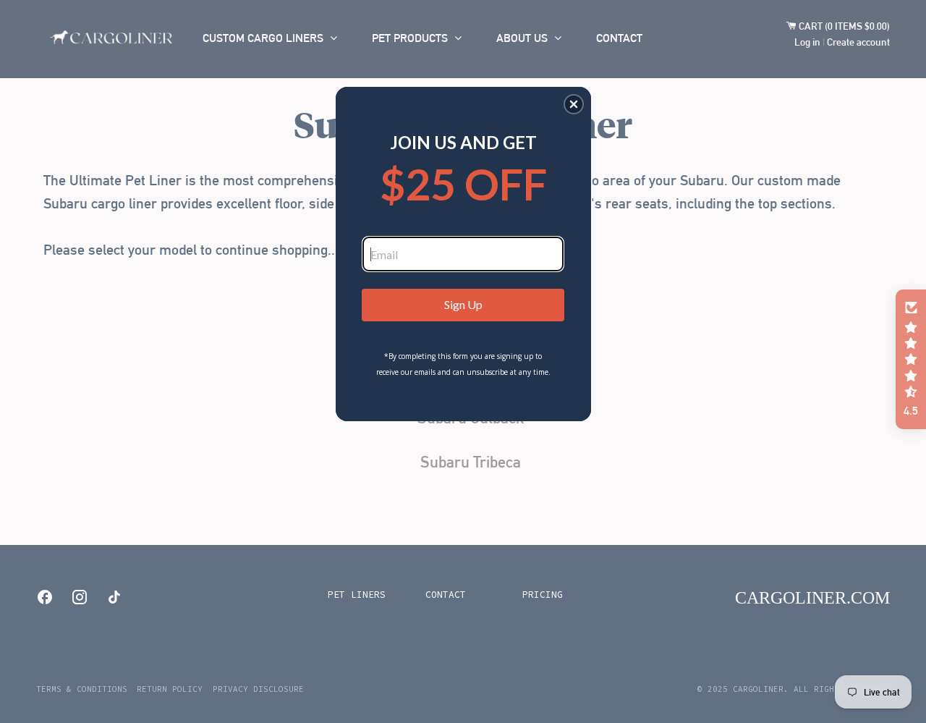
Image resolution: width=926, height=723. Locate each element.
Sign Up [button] (463, 304)
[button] (573, 104)
